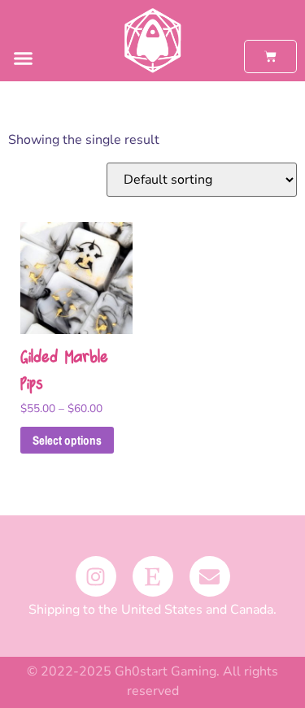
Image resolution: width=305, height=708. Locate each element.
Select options (67, 440)
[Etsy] (153, 576)
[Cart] (270, 56)
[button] (23, 58)
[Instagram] (96, 576)
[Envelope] (210, 576)
